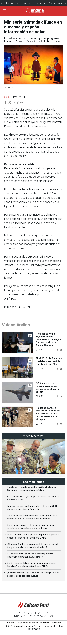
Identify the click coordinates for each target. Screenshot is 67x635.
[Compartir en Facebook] (58, 349)
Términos (45, 622)
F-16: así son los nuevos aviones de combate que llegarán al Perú (48, 387)
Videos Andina (16, 324)
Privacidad (56, 622)
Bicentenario (12, 3)
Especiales (39, 3)
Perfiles (26, 3)
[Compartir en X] (61, 349)
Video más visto (33, 436)
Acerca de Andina (29, 622)
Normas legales (57, 3)
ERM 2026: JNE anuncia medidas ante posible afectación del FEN (49, 361)
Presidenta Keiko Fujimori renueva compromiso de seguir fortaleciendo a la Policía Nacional (48, 339)
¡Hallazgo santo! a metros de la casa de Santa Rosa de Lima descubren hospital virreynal (48, 413)
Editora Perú (13, 622)
